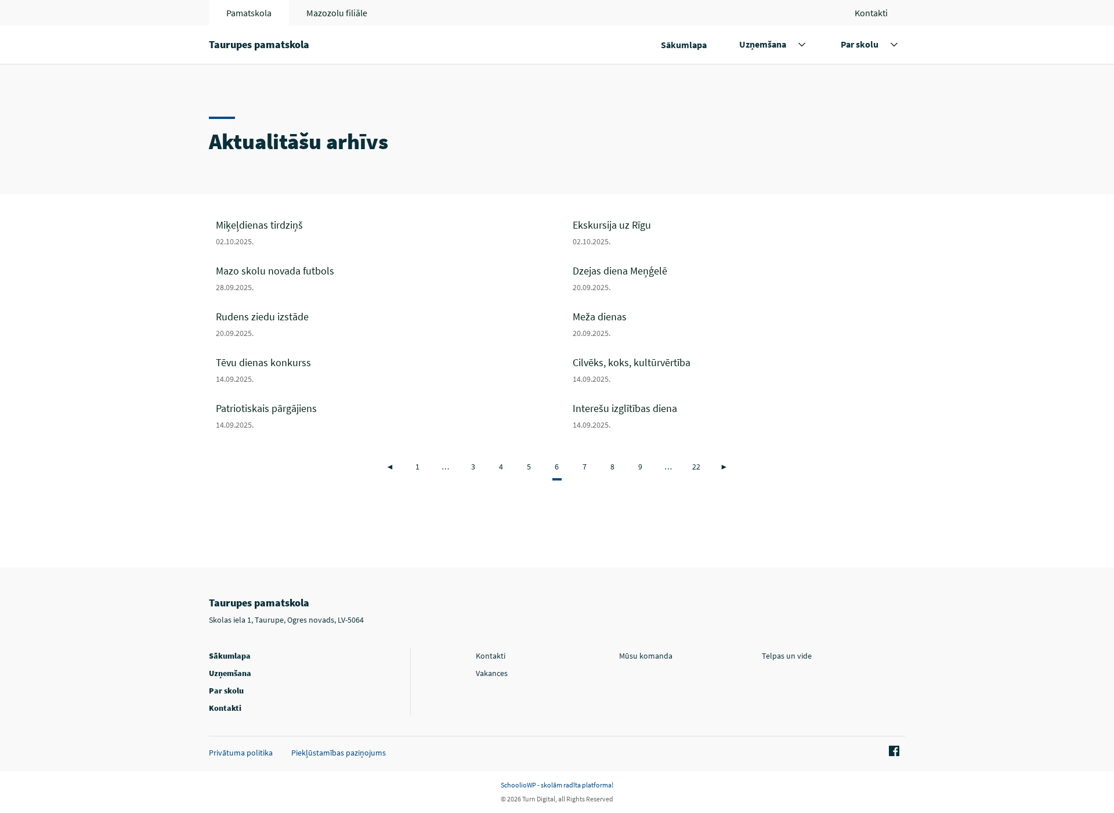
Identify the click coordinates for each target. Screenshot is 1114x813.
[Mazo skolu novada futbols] (382, 277)
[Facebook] (892, 751)
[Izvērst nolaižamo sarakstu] (802, 45)
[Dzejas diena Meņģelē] (739, 277)
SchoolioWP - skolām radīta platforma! (557, 785)
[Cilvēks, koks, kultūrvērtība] (739, 369)
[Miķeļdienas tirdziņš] (382, 232)
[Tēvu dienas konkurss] (382, 369)
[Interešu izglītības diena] (739, 415)
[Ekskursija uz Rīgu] (739, 232)
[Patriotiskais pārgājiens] (382, 415)
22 (696, 466)
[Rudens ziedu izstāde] (382, 323)
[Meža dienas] (739, 323)
